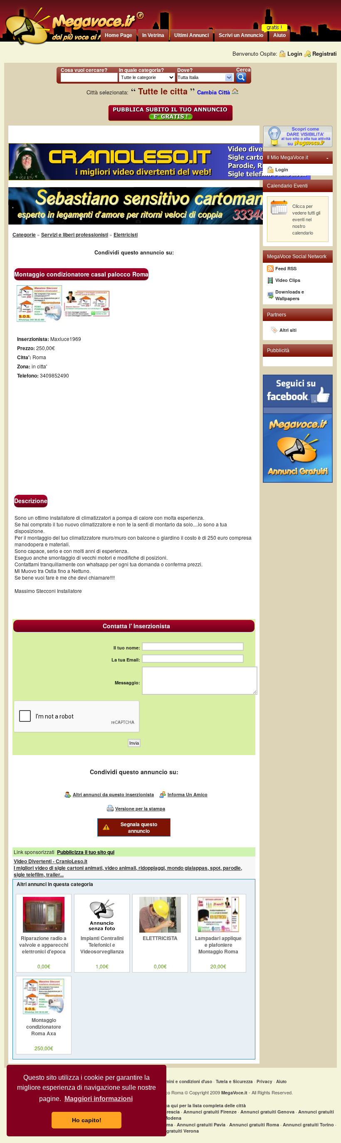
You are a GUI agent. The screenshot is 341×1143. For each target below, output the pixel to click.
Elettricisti (126, 234)
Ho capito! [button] (86, 1120)
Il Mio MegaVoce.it (298, 157)
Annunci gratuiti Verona (172, 1131)
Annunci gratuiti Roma (254, 1124)
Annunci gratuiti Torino (308, 1124)
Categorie (24, 234)
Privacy (264, 1081)
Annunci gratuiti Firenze (210, 1111)
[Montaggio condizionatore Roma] (39, 320)
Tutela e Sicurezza (234, 1081)
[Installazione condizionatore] (87, 315)
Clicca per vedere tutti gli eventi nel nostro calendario (306, 219)
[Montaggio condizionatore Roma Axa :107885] (43, 1012)
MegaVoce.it (234, 1092)
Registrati (324, 53)
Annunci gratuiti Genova (267, 1111)
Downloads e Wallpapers (289, 295)
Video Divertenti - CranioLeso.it (50, 861)
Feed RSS (286, 268)
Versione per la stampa (140, 808)
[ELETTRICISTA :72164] (160, 930)
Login (294, 53)
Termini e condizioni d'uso (185, 1081)
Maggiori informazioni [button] (98, 1098)
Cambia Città (214, 92)
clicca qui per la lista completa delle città (201, 1105)
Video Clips (287, 280)
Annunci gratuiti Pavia (201, 1124)
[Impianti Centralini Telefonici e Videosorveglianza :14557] (102, 930)
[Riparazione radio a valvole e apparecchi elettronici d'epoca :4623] (43, 930)
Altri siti (288, 330)
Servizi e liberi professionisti (74, 234)
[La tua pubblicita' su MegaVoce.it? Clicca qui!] (298, 145)
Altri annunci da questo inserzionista (113, 794)
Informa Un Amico (188, 794)
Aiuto (281, 1081)
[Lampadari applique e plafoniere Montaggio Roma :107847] (218, 930)
